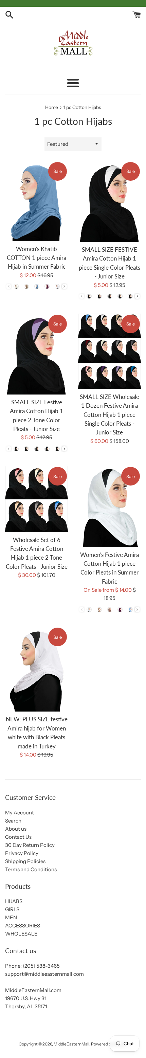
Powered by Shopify (109, 1043)
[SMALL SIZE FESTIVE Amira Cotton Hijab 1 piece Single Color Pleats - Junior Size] (109, 201)
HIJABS (13, 901)
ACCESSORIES (22, 925)
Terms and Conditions (31, 869)
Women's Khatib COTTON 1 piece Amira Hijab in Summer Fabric (36, 258)
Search (13, 820)
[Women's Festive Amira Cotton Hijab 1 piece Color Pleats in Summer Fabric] (109, 506)
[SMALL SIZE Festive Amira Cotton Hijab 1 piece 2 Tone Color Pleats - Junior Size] (36, 354)
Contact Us (18, 837)
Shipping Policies (25, 861)
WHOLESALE (21, 933)
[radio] (16, 286)
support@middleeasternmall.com (44, 974)
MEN (11, 917)
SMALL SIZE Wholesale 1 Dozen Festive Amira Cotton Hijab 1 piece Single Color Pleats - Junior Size (109, 414)
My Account (19, 812)
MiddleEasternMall (71, 1043)
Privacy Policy (21, 853)
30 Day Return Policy (30, 845)
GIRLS (12, 909)
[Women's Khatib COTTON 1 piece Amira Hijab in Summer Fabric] (36, 201)
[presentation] (64, 286)
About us (15, 829)
